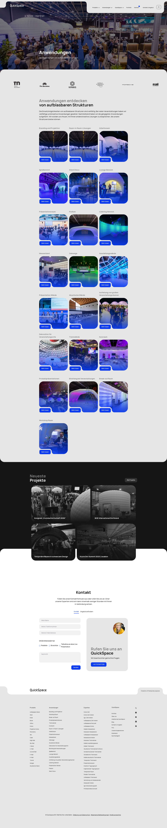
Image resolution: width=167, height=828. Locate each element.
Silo (31, 735)
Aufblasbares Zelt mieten (91, 720)
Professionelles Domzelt (90, 788)
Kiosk (31, 717)
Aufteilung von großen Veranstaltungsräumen (61, 760)
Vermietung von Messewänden (92, 780)
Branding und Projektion (55, 711)
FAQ (113, 727)
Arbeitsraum (52, 731)
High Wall (32, 740)
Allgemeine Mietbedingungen (100, 815)
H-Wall (31, 757)
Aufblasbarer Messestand (91, 735)
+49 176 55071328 (98, 664)
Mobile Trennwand (89, 746)
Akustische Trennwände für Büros (93, 749)
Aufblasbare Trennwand (90, 777)
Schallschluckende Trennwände (92, 752)
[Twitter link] (136, 708)
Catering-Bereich (54, 763)
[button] (96, 7)
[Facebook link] (136, 717)
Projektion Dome (34, 729)
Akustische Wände (54, 743)
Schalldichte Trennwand (90, 754)
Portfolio (128, 7)
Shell (31, 715)
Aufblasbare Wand (35, 712)
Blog (113, 722)
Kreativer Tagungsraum (90, 766)
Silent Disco (52, 771)
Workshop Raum (53, 714)
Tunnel (32, 760)
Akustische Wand (34, 766)
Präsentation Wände (54, 765)
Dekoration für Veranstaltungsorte (58, 746)
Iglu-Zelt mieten (88, 717)
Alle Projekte (131, 480)
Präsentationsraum (89, 763)
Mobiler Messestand (89, 729)
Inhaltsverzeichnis (115, 815)
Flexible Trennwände (89, 774)
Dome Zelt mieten (89, 715)
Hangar (32, 763)
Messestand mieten (89, 737)
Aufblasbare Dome (89, 726)
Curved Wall (33, 752)
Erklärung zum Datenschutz (81, 815)
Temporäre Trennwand (90, 760)
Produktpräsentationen (55, 720)
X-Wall (31, 754)
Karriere (136, 7)
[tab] (76, 612)
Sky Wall (32, 743)
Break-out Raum (53, 717)
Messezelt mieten (89, 783)
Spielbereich (52, 751)
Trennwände (52, 723)
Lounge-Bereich (53, 754)
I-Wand (32, 746)
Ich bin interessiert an (47, 641)
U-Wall (31, 749)
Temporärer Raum (89, 771)
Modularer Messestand (90, 732)
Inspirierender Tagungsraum (91, 769)
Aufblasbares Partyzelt (90, 723)
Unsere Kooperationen (118, 730)
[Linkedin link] (136, 712)
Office (31, 723)
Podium (51, 768)
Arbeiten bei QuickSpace (118, 719)
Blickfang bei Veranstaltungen (57, 748)
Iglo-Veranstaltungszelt (90, 786)
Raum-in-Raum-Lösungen (56, 729)
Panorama (32, 732)
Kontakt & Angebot (148, 7)
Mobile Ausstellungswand (91, 743)
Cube (31, 737)
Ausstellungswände (54, 757)
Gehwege (51, 740)
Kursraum (51, 726)
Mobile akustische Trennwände (92, 757)
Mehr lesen (45, 160)
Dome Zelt (87, 712)
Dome (31, 726)
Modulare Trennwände (90, 740)
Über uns (114, 716)
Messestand (52, 737)
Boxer (31, 720)
